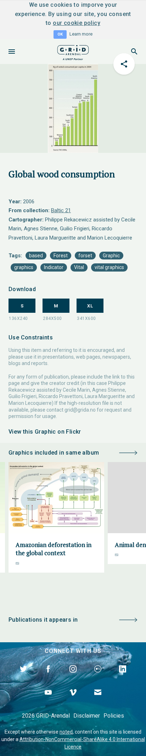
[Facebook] (48, 677)
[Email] (97, 700)
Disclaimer (86, 715)
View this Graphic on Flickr (45, 431)
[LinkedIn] (122, 677)
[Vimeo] (73, 700)
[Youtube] (48, 700)
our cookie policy (76, 23)
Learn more (80, 34)
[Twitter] (23, 677)
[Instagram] (73, 677)
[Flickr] (97, 677)
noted (66, 732)
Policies (113, 715)
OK (60, 34)
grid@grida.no (80, 410)
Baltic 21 (61, 210)
